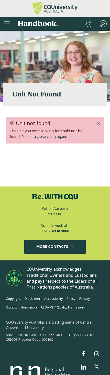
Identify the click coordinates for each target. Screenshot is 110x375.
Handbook (38, 23)
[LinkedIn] (83, 367)
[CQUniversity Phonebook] (88, 24)
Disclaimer (32, 298)
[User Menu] (103, 24)
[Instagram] (96, 353)
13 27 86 (55, 214)
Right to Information (21, 307)
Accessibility (53, 298)
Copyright (13, 298)
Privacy (84, 298)
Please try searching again (43, 136)
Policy (71, 298)
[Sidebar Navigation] (7, 24)
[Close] (98, 123)
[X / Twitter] (96, 367)
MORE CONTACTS (52, 246)
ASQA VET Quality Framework (63, 307)
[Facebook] (83, 353)
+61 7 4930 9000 (55, 231)
